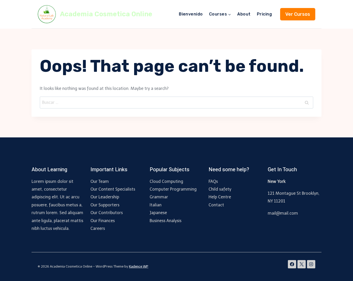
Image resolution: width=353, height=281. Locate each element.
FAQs (213, 181)
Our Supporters (104, 204)
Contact (216, 204)
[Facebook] (292, 264)
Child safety (220, 189)
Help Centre (220, 196)
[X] (301, 264)
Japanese (158, 212)
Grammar (159, 196)
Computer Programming (173, 189)
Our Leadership (104, 196)
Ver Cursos (297, 14)
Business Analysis (165, 220)
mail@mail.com (283, 213)
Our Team (99, 181)
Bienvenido (191, 14)
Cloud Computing (166, 181)
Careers (97, 228)
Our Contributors (106, 212)
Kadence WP (138, 266)
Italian (156, 204)
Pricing (264, 14)
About (243, 14)
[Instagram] (311, 264)
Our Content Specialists (112, 189)
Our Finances (102, 220)
